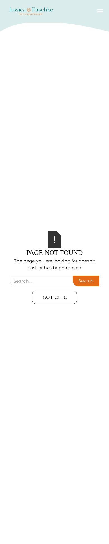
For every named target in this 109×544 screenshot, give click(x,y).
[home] (29, 11)
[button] (99, 11)
